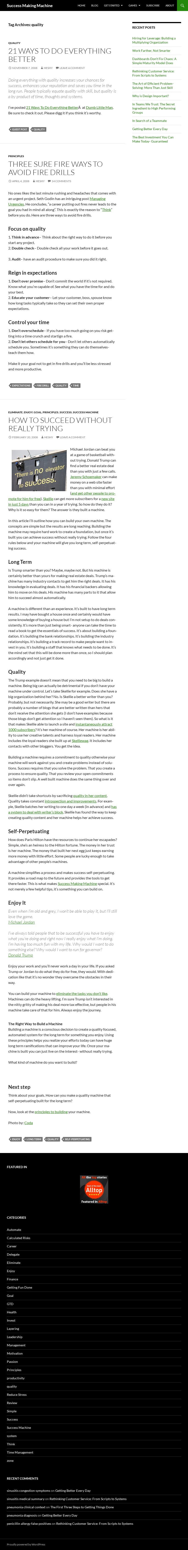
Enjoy (28, 412)
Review (12, 1403)
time (76, 385)
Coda (28, 1122)
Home (81, 5)
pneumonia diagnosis (22, 1515)
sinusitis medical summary (25, 1499)
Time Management (20, 1452)
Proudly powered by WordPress (26, 1544)
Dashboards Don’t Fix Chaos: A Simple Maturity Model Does (154, 61)
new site (107, 498)
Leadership (14, 1337)
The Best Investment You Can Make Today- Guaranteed (153, 139)
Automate (14, 1230)
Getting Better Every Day (150, 129)
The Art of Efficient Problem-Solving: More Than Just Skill (153, 86)
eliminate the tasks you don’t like (81, 993)
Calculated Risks (18, 1238)
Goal (37, 412)
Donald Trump (20, 955)
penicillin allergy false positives (29, 1523)
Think (106, 209)
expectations (21, 385)
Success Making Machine (30, 5)
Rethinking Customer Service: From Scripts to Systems (153, 73)
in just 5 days (18, 504)
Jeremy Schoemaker (86, 476)
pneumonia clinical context (26, 1507)
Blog (94, 5)
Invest (11, 1320)
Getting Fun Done (19, 1287)
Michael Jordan (21, 922)
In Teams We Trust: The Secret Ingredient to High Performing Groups (153, 108)
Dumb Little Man (99, 107)
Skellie (48, 498)
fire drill (43, 385)
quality (14, 43)
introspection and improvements (70, 801)
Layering (13, 1329)
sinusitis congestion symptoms (28, 1490)
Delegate (13, 1254)
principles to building (51, 1111)
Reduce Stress (17, 1395)
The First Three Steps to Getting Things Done (82, 1507)
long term (34, 1139)
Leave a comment (72, 68)
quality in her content (90, 795)
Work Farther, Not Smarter (151, 50)
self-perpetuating (77, 1139)
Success (66, 412)
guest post (19, 129)
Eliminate (15, 412)
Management (16, 1345)
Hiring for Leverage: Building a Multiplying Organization (154, 40)
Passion (12, 1362)
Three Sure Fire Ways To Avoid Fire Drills (55, 168)
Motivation (15, 1353)
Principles (16, 156)
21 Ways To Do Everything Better (59, 55)
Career (12, 1246)
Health (12, 1312)
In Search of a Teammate (149, 121)
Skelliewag (80, 740)
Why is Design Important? (150, 96)
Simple (12, 1411)
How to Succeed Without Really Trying (60, 424)
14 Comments (61, 181)
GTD (10, 1304)
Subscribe (153, 5)
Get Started (111, 5)
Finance (12, 1279)
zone (10, 1460)
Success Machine (86, 412)
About (170, 5)
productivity (16, 1378)
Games (133, 5)
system (12, 1436)
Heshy (48, 68)
